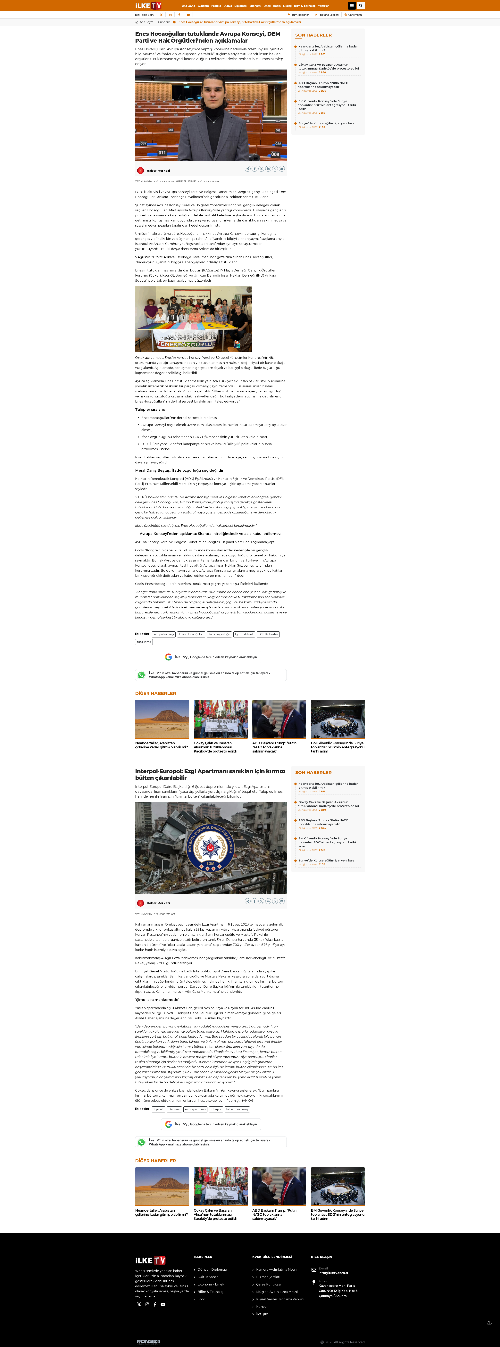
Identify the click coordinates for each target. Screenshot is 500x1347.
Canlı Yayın (355, 15)
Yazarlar (323, 6)
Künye (261, 1307)
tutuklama (144, 642)
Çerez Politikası (268, 1284)
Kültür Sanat (208, 1277)
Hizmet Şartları (268, 1277)
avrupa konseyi (164, 634)
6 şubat (158, 1109)
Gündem (203, 6)
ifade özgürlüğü (219, 634)
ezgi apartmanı (195, 1109)
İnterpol (216, 1109)
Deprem (174, 1109)
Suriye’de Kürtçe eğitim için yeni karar (327, 125)
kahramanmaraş (237, 1109)
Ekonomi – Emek (260, 6)
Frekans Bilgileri (328, 15)
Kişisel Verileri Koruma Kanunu (281, 1299)
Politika (216, 6)
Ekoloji (287, 6)
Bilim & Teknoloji (304, 6)
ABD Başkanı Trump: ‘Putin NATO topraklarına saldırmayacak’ (323, 86)
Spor (201, 1299)
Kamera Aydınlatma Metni (276, 1269)
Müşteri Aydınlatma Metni (277, 1292)
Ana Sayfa (188, 6)
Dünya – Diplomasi (235, 6)
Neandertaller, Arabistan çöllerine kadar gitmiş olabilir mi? (328, 50)
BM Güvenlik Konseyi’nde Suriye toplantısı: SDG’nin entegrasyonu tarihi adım (327, 106)
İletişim (262, 1314)
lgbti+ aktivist (244, 634)
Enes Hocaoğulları (191, 634)
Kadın (276, 6)
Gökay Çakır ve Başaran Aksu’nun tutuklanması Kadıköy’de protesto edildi (328, 68)
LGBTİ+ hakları (268, 634)
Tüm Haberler (300, 15)
